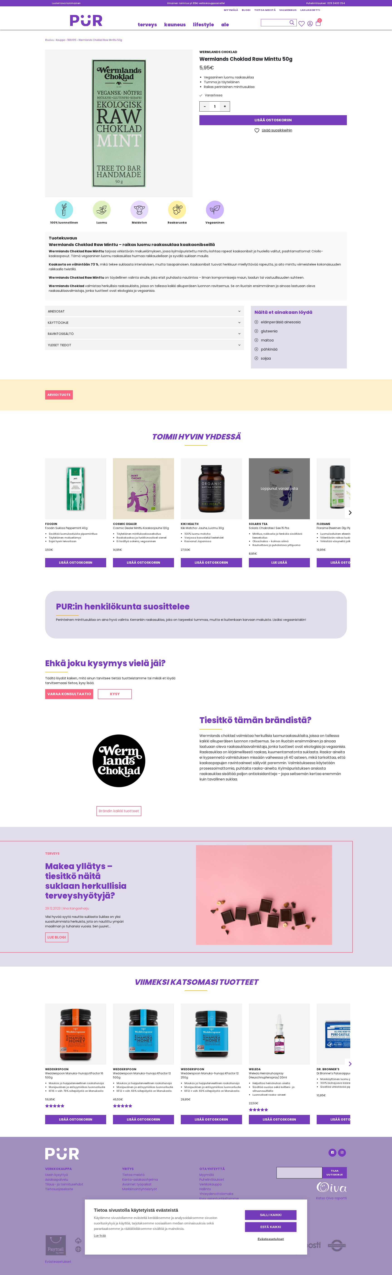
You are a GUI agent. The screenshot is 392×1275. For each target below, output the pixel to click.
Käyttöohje (58, 323)
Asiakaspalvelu (56, 1179)
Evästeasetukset (58, 1261)
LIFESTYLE (203, 24)
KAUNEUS (175, 24)
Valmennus (288, 10)
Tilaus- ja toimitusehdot (64, 1184)
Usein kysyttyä (56, 1175)
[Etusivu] (86, 22)
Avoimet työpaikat (137, 1184)
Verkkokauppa (210, 1184)
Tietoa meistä (265, 10)
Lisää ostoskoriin (273, 120)
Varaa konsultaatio (69, 694)
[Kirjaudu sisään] (310, 23)
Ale (225, 24)
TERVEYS (147, 24)
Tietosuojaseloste (59, 1189)
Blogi (246, 10)
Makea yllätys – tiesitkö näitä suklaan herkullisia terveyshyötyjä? (86, 881)
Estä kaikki (270, 1227)
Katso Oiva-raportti (331, 1198)
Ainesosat (56, 311)
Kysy (115, 694)
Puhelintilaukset (211, 1179)
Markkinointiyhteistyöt (139, 1189)
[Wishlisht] (302, 23)
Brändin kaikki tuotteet (119, 811)
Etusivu (49, 40)
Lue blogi (56, 937)
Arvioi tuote (59, 394)
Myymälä (231, 10)
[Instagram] (341, 1153)
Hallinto (205, 1189)
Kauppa (60, 40)
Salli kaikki (271, 1215)
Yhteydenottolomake (216, 1194)
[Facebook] (332, 1153)
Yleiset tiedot (59, 345)
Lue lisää (279, 562)
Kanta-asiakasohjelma (140, 1179)
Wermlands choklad (218, 52)
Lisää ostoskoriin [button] (75, 562)
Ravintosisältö (61, 334)
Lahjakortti (310, 10)
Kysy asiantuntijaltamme (219, 1198)
